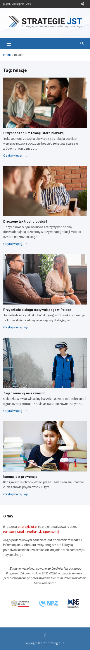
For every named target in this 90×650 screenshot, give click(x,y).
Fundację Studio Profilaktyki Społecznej (31, 531)
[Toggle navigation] (8, 43)
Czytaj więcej (13, 155)
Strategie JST (57, 643)
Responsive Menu (82, 4)
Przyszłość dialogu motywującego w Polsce (37, 310)
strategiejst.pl (27, 526)
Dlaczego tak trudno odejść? (25, 221)
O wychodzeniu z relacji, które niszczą (33, 133)
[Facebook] (45, 635)
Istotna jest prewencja (20, 477)
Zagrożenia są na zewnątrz (24, 393)
